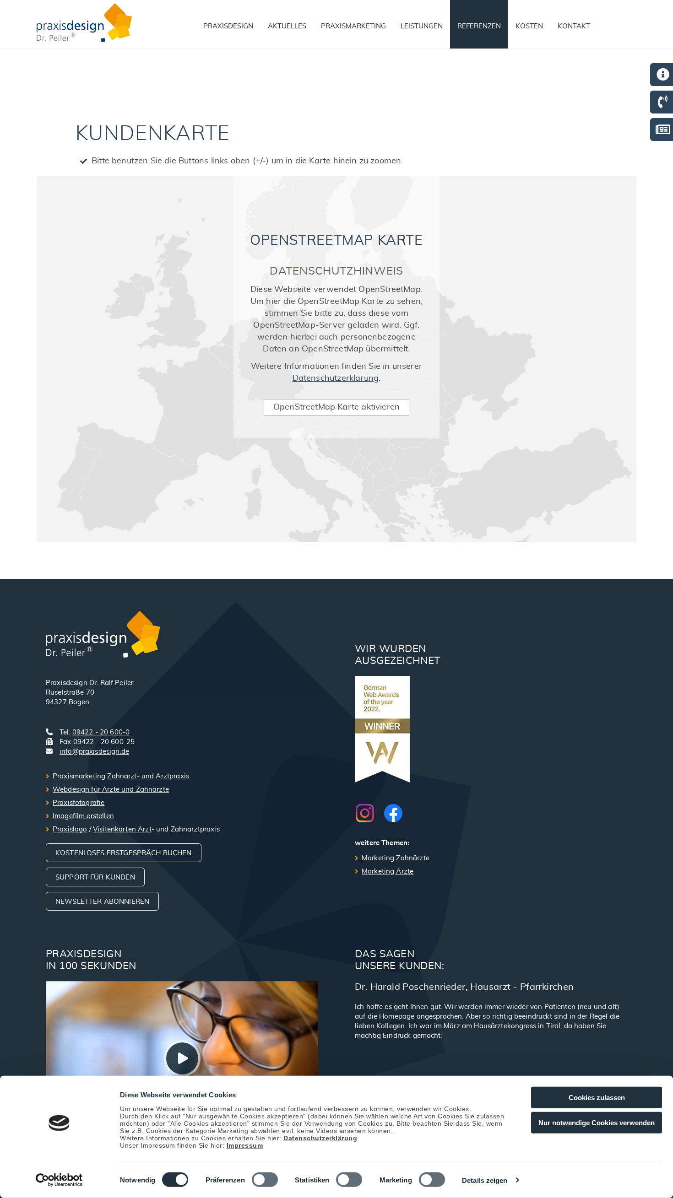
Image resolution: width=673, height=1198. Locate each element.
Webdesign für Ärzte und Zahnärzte (111, 789)
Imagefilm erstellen (83, 816)
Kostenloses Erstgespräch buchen (123, 853)
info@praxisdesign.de (94, 751)
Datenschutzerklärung (320, 1137)
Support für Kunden (95, 877)
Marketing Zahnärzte (395, 858)
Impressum (245, 1145)
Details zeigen (484, 1180)
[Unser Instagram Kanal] (369, 813)
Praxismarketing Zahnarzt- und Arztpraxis (121, 776)
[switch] (265, 1179)
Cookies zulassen (597, 1097)
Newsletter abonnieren (102, 901)
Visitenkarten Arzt (122, 829)
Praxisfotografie (78, 802)
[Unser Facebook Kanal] (393, 813)
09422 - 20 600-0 (101, 732)
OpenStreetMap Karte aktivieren (336, 407)
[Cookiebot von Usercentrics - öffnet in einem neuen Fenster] (59, 1180)
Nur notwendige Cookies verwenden (596, 1122)
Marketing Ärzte (387, 871)
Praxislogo (70, 829)
